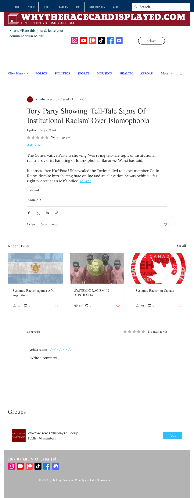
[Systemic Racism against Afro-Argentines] (35, 268)
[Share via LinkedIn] (47, 213)
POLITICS (62, 73)
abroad (34, 190)
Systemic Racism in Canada (155, 290)
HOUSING (104, 73)
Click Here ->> (18, 73)
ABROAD (146, 73)
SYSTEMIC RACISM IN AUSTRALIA (91, 292)
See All (181, 245)
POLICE (41, 73)
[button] (181, 73)
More (164, 73)
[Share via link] (56, 213)
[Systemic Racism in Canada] (158, 268)
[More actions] (165, 99)
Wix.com (106, 480)
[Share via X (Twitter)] (38, 213)
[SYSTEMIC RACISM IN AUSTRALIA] (97, 268)
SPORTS (83, 73)
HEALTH (126, 73)
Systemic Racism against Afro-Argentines (34, 292)
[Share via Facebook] (29, 213)
